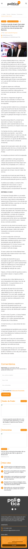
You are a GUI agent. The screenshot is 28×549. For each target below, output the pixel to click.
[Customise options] (26, 3)
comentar (6, 394)
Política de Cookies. (12, 542)
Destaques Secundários (13, 21)
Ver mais (23, 401)
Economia (4, 21)
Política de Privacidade (18, 390)
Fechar (14, 545)
